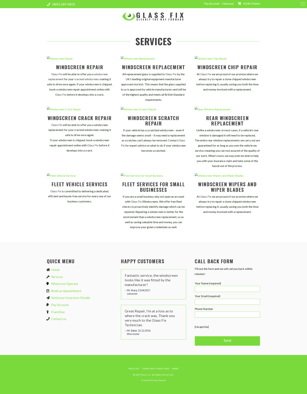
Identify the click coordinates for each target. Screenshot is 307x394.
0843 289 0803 (63, 4)
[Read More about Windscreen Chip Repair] (227, 58)
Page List (134, 368)
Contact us (58, 319)
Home (55, 270)
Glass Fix (56, 74)
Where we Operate (64, 284)
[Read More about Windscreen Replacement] (153, 58)
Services (57, 277)
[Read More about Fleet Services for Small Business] (153, 175)
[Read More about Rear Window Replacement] (227, 109)
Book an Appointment (66, 291)
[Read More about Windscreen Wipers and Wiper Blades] (227, 175)
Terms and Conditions (155, 368)
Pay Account (212, 3)
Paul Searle (160, 380)
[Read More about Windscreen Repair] (79, 58)
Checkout (228, 3)
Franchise (58, 312)
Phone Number (204, 308)
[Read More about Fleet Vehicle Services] (79, 175)
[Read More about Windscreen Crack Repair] (79, 109)
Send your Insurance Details (70, 298)
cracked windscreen (86, 79)
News (175, 368)
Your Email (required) (207, 296)
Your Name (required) (208, 283)
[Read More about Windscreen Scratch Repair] (153, 109)
